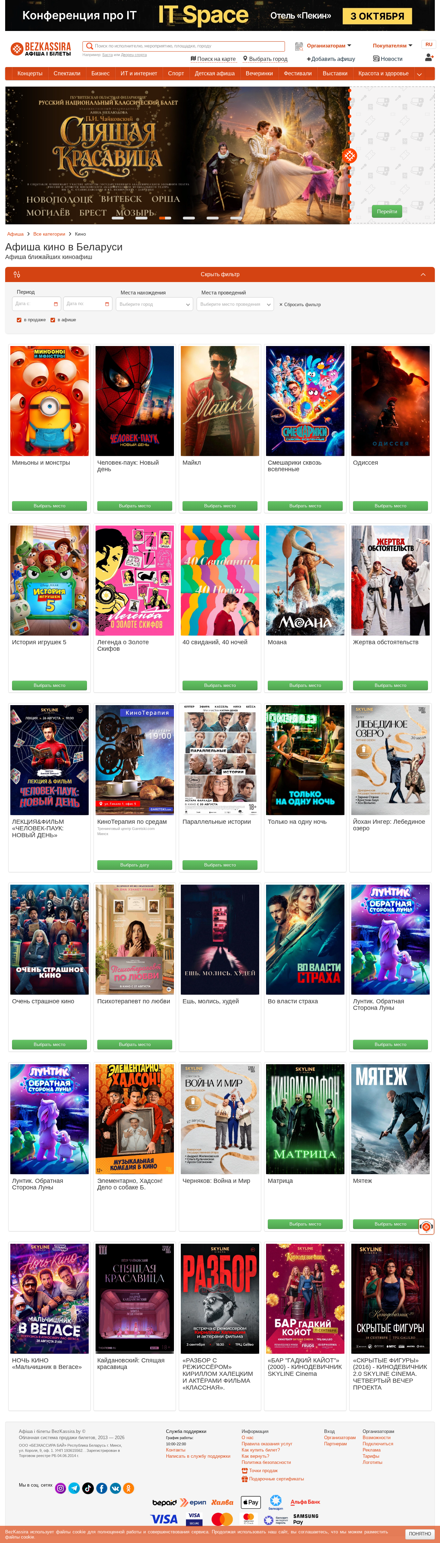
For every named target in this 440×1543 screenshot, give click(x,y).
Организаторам (326, 45)
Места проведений (223, 292)
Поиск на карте (216, 59)
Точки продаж (263, 1470)
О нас (248, 1437)
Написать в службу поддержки (198, 1456)
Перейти (387, 211)
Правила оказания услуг (267, 1443)
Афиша (15, 234)
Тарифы (371, 1456)
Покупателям (390, 45)
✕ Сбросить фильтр (300, 304)
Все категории (49, 234)
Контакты (175, 1450)
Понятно (420, 1533)
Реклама (372, 1450)
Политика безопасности (266, 1462)
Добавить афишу (333, 59)
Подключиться (378, 1443)
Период (26, 292)
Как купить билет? (261, 1450)
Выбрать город (267, 59)
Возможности (376, 1437)
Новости (391, 59)
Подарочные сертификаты (276, 1478)
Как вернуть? (255, 1456)
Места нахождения (143, 292)
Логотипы (372, 1462)
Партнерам (335, 1443)
